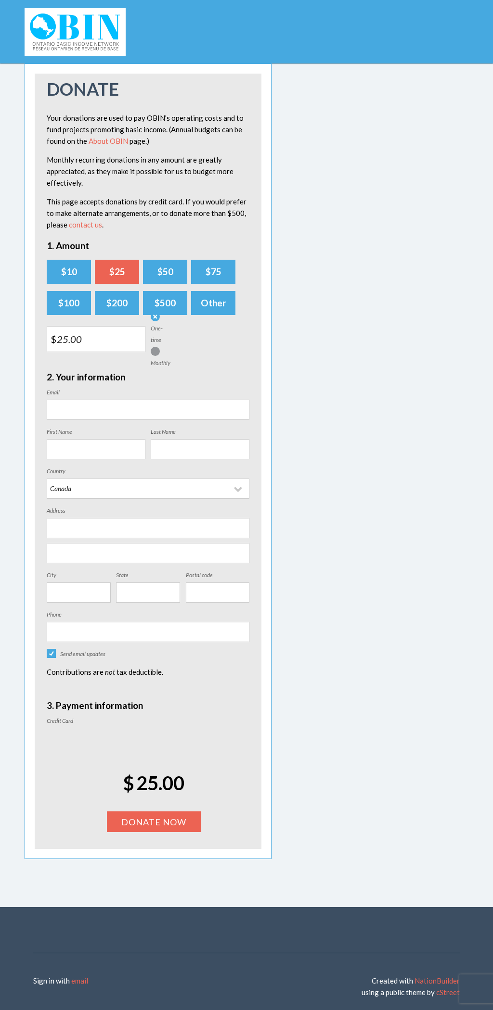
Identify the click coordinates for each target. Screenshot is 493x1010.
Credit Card (60, 720)
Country (56, 471)
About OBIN (108, 141)
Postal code (199, 575)
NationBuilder (437, 980)
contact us (85, 224)
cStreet (448, 992)
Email (53, 392)
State (122, 575)
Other (213, 302)
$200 (117, 302)
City (51, 575)
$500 (165, 302)
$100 (68, 302)
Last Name (163, 431)
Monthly (160, 362)
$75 (213, 271)
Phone (54, 614)
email (79, 980)
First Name (59, 431)
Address (56, 510)
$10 (69, 271)
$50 (165, 271)
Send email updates (82, 653)
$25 (117, 271)
